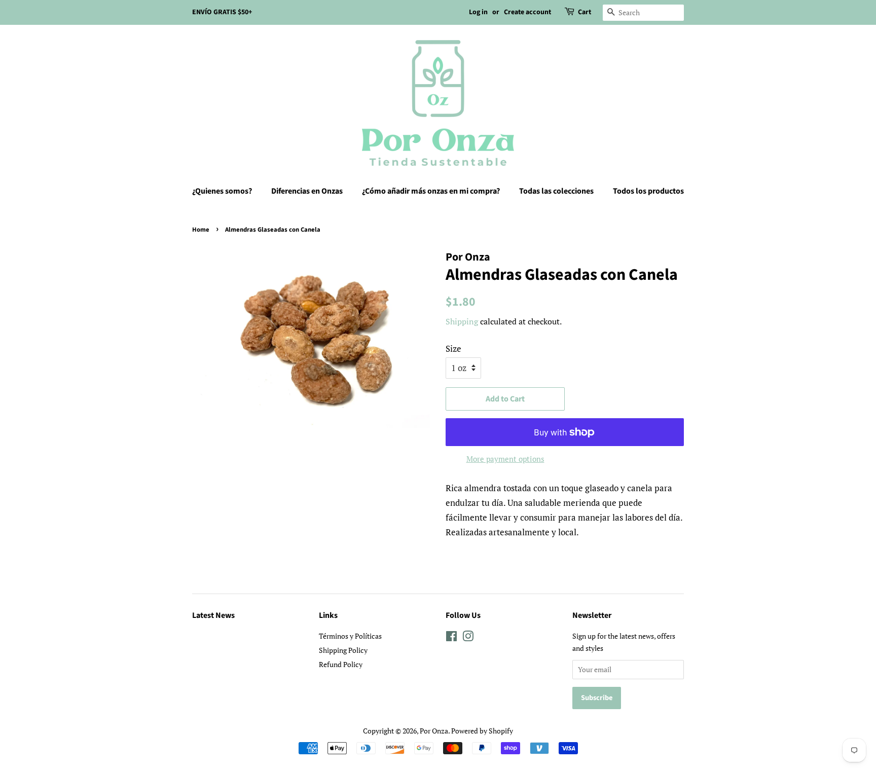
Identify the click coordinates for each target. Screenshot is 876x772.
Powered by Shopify (482, 731)
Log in (478, 12)
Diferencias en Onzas (307, 191)
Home (200, 229)
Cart (584, 12)
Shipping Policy (343, 650)
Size (453, 348)
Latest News (213, 615)
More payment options (505, 459)
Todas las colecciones (556, 191)
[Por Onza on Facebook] (451, 638)
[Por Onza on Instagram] (467, 638)
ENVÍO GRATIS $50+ (222, 12)
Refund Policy (340, 664)
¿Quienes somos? (222, 191)
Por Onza (434, 731)
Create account (527, 12)
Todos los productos (648, 191)
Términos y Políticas (350, 636)
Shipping (462, 321)
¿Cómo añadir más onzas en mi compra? (431, 191)
